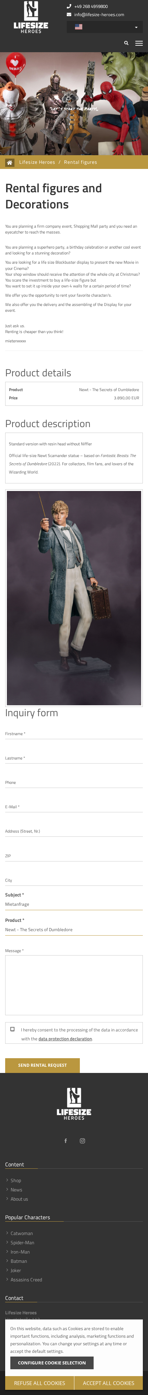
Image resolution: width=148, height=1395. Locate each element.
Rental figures (80, 162)
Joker (16, 1270)
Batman (19, 1261)
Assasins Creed (26, 1279)
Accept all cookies (108, 1383)
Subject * (14, 894)
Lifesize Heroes (37, 162)
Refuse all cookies (39, 1383)
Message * (14, 950)
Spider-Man (22, 1242)
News (16, 1189)
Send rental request (42, 1065)
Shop (16, 1180)
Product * (14, 920)
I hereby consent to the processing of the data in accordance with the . (79, 1034)
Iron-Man (20, 1251)
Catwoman (22, 1233)
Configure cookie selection (52, 1363)
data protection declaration (65, 1038)
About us (19, 1198)
